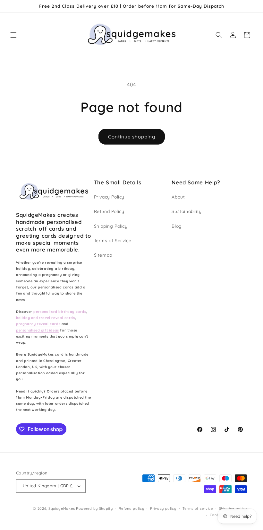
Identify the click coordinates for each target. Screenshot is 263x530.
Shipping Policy (111, 226)
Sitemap (103, 255)
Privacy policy (163, 508)
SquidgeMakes (62, 508)
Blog (177, 226)
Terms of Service (113, 240)
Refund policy (131, 508)
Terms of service (197, 508)
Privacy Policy (109, 197)
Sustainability (186, 211)
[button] (13, 35)
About (178, 197)
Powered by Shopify (94, 508)
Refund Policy (109, 211)
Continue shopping (131, 137)
